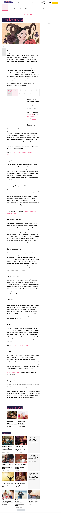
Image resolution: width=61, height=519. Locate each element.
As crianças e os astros (13, 372)
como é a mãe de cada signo (21, 345)
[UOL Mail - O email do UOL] (45, 2)
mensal (34, 119)
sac (42, 2)
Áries (23, 53)
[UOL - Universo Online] (14, 2)
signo (32, 53)
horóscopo (31, 114)
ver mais (20, 510)
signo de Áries (31, 116)
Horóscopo (30, 14)
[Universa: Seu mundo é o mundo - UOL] (8, 2)
